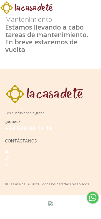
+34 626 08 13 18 (28, 128)
